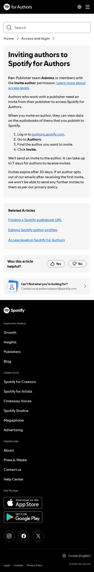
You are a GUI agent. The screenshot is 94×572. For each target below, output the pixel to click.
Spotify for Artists (18, 391)
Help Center (14, 479)
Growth (10, 332)
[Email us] (83, 286)
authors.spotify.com (48, 134)
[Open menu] (87, 6)
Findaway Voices (17, 400)
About (9, 450)
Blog (7, 361)
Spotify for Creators (20, 381)
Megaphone (14, 420)
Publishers (12, 351)
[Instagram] (9, 535)
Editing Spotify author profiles (32, 229)
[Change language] (79, 7)
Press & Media (15, 459)
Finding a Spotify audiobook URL (35, 219)
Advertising (13, 429)
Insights (10, 341)
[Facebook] (23, 535)
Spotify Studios (16, 410)
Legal (7, 565)
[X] (38, 535)
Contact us (12, 469)
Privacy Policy (35, 565)
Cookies (18, 565)
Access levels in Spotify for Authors (36, 239)
